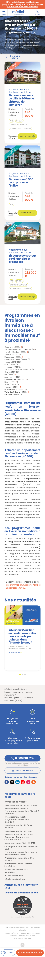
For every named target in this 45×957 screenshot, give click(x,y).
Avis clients (18, 938)
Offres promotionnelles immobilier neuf (21, 847)
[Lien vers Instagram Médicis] (28, 782)
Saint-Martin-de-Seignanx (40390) (18, 349)
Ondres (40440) (11, 372)
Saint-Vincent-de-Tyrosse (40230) (18, 369)
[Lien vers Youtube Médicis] (23, 782)
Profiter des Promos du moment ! (22, 7)
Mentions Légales (11, 933)
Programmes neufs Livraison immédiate (18, 865)
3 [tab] (25, 674)
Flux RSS (27, 938)
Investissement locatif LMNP (18, 831)
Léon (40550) (9, 382)
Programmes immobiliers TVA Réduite (19, 859)
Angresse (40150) (11, 377)
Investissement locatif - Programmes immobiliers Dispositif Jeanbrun (21, 811)
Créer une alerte (15, 57)
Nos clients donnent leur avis (21, 892)
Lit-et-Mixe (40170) (11, 394)
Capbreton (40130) (12, 347)
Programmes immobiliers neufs (19, 795)
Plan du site (30, 936)
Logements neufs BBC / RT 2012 (19, 843)
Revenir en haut (22, 945)
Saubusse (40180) (11, 387)
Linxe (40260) (9, 364)
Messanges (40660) (12, 357)
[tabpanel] (22, 637)
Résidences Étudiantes (15, 879)
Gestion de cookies (17, 936)
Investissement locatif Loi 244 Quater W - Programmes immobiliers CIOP (19, 837)
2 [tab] (22, 674)
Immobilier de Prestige (15, 802)
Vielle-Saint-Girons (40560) (15, 392)
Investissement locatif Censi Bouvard (18, 826)
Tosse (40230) (10, 384)
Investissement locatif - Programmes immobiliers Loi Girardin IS (18, 819)
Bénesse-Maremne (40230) (16, 359)
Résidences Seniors (13, 875)
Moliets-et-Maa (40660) (14, 389)
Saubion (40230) (11, 354)
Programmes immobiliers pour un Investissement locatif (20, 853)
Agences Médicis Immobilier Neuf (21, 886)
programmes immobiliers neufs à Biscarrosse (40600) (23, 586)
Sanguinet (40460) (12, 362)
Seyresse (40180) (11, 367)
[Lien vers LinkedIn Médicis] (17, 782)
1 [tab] (20, 674)
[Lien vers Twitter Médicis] (12, 782)
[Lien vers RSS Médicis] (33, 782)
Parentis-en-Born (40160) (14, 379)
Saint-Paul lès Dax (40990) (15, 352)
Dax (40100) (9, 374)
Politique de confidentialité (30, 933)
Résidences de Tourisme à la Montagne (18, 870)
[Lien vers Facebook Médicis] (6, 782)
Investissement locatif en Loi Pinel (20, 805)
